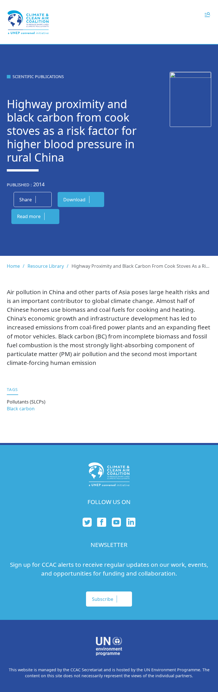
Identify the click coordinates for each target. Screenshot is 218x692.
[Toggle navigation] (207, 14)
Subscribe (102, 599)
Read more (29, 216)
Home (13, 266)
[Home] (28, 22)
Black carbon (21, 408)
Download (74, 199)
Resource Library (46, 266)
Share (25, 199)
